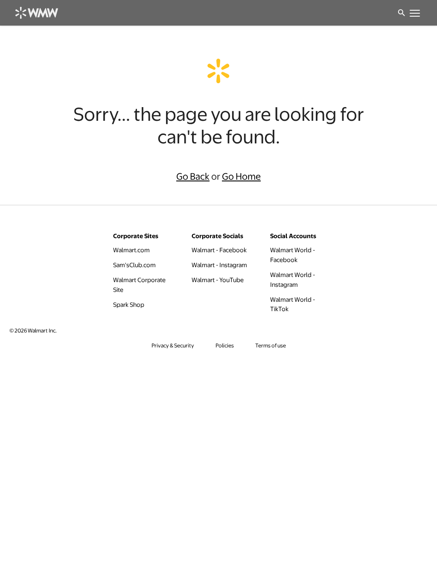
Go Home (241, 175)
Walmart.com (131, 249)
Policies (225, 345)
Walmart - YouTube (218, 279)
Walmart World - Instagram (301, 279)
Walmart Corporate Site (143, 284)
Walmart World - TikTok (301, 304)
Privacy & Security (172, 345)
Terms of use (270, 345)
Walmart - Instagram (219, 264)
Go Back (193, 175)
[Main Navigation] (414, 12)
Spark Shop (128, 304)
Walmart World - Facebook (301, 254)
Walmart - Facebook (219, 249)
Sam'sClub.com (134, 264)
